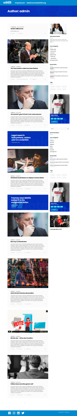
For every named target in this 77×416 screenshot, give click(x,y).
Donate (54, 121)
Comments (27, 125)
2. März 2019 (13, 336)
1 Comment (20, 33)
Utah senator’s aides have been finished (58, 159)
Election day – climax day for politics (22, 338)
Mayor (52, 53)
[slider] (44, 287)
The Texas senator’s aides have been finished (24, 68)
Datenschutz (61, 412)
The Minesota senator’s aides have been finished (59, 68)
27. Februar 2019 (52, 74)
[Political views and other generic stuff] (27, 367)
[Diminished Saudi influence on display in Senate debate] (27, 161)
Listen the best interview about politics (22, 293)
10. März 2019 (13, 112)
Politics (20, 125)
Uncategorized (53, 60)
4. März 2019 (13, 291)
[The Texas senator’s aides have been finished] (27, 51)
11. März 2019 (13, 66)
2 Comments (34, 79)
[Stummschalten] (40, 287)
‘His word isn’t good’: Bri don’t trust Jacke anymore (26, 114)
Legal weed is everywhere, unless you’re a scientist (21, 137)
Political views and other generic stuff (22, 384)
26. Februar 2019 (52, 78)
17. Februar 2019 (52, 166)
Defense (58, 86)
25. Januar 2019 (52, 160)
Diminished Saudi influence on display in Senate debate (27, 178)
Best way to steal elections (19, 241)
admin (13, 33)
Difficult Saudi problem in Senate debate (59, 165)
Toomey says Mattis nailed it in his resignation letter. (21, 200)
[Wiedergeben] (8, 287)
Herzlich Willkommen (17, 29)
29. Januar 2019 (52, 163)
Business (53, 86)
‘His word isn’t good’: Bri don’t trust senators (59, 162)
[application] (27, 287)
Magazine (52, 54)
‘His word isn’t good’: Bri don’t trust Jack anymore (58, 72)
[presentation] (9, 224)
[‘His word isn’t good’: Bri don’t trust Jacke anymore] (27, 97)
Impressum (67, 412)
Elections (20, 79)
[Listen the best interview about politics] (27, 273)
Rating (64, 89)
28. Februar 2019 (52, 70)
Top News (53, 58)
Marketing (25, 79)
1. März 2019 (13, 382)
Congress (18, 66)
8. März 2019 (13, 176)
